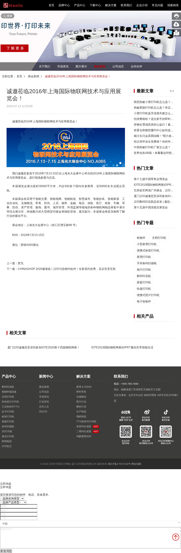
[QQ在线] (176, 33)
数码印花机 (144, 275)
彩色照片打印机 (10, 401)
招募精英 (173, 5)
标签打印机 (8, 416)
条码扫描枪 (8, 426)
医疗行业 (81, 401)
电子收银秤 (144, 301)
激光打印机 (8, 436)
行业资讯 (44, 401)
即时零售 (81, 391)
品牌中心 (64, 5)
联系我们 (126, 5)
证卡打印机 (8, 411)
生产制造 (81, 411)
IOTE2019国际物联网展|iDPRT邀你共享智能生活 (122, 347)
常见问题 (157, 5)
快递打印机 (144, 288)
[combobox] (90, 523)
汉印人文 (44, 406)
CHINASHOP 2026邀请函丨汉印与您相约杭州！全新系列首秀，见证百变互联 (67, 268)
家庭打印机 (144, 282)
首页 (51, 5)
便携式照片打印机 (148, 295)
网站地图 (136, 463)
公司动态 (118, 66)
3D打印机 (7, 431)
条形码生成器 (87, 426)
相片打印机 (144, 269)
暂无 (21, 263)
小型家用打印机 (147, 244)
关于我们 (44, 66)
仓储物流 (81, 396)
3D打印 (43, 411)
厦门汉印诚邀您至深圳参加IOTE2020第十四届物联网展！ (43, 347)
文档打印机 (159, 237)
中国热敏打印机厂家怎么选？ (152, 147)
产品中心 (79, 5)
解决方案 (110, 5)
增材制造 (81, 416)
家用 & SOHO (84, 386)
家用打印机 (144, 256)
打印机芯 (7, 446)
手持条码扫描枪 (147, 263)
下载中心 (95, 5)
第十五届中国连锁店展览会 (151, 207)
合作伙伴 (136, 66)
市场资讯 (63, 66)
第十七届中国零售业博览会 (151, 179)
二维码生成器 (87, 431)
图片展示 (81, 66)
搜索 (9, 15)
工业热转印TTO (10, 406)
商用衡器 (7, 441)
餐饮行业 (81, 406)
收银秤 (141, 237)
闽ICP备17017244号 (119, 463)
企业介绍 (142, 5)
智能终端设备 (9, 391)
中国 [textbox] (4, 523)
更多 (172, 90)
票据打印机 (8, 421)
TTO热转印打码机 (86, 421)
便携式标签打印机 (148, 250)
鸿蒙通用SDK (83, 436)
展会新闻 (99, 66)
